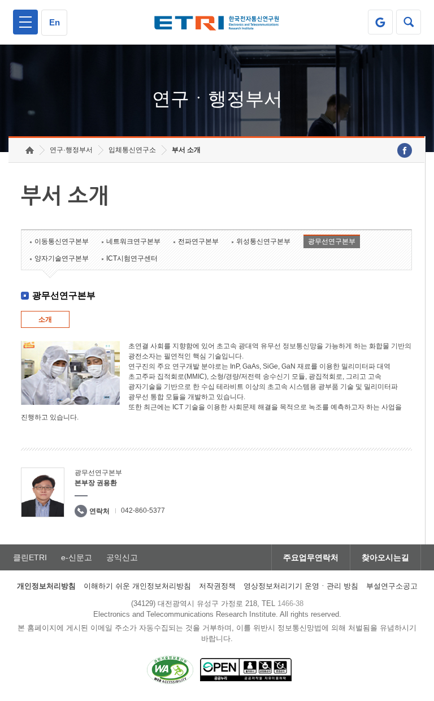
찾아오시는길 (385, 557)
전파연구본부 (198, 241)
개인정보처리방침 (46, 586)
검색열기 (408, 22)
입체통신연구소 (132, 150)
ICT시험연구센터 (132, 258)
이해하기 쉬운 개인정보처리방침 (137, 586)
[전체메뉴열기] (25, 22)
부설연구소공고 (392, 586)
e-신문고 (76, 557)
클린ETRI (30, 557)
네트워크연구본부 (133, 241)
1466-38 (290, 603)
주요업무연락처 (310, 557)
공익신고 (122, 557)
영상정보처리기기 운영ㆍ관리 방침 (301, 586)
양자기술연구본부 (61, 258)
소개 (45, 319)
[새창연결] (404, 150)
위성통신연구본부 (263, 241)
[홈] (29, 150)
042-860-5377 (143, 510)
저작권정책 (217, 586)
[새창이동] (380, 22)
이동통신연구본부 (61, 241)
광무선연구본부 (331, 241)
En (54, 22)
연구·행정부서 (71, 150)
